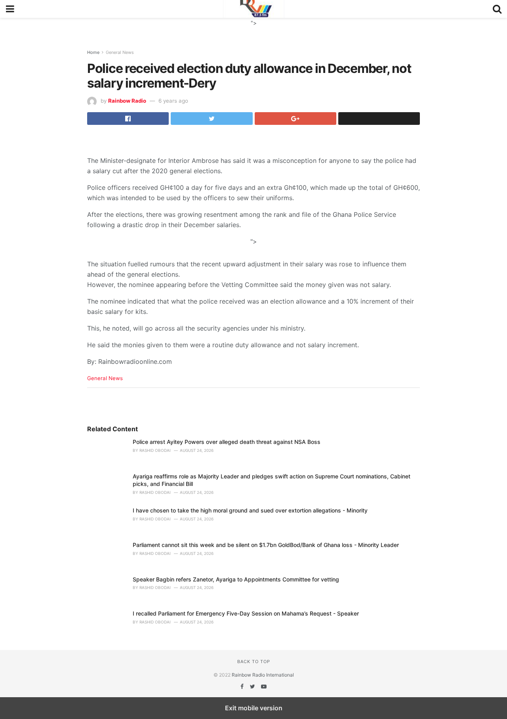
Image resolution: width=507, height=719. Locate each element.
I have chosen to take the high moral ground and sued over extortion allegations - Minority (250, 510)
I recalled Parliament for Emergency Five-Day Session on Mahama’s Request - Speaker (246, 613)
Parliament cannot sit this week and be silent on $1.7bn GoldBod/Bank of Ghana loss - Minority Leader (266, 544)
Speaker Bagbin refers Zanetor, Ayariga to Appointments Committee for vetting (236, 579)
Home (93, 52)
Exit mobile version (253, 708)
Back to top (253, 661)
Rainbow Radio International (263, 675)
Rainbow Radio (127, 101)
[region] (253, 28)
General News (120, 52)
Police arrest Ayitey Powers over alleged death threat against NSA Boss (226, 441)
